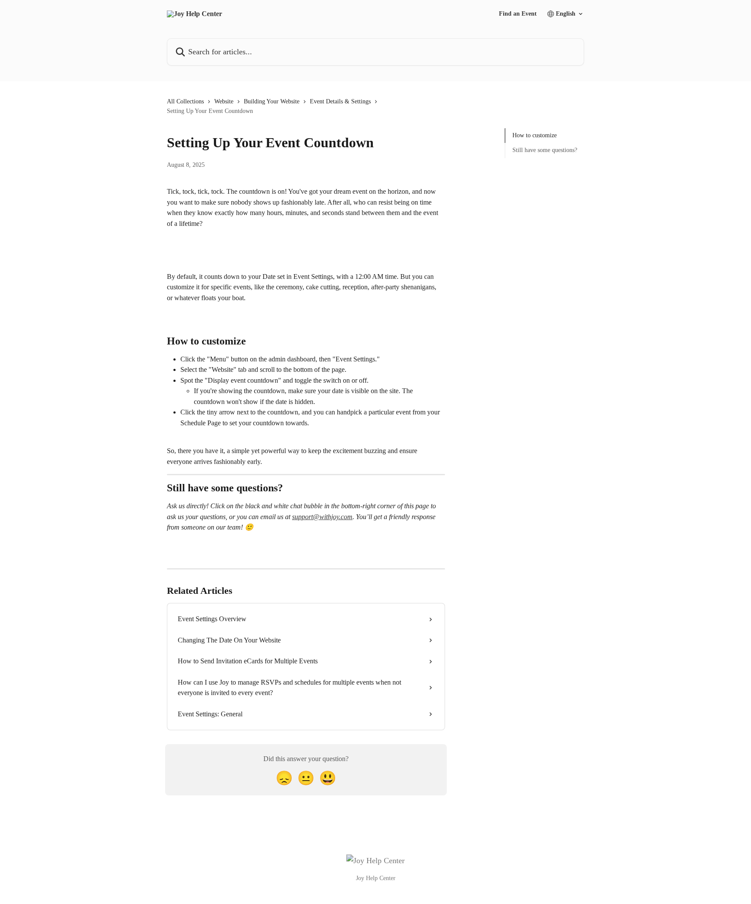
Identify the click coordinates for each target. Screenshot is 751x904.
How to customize (534, 135)
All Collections (185, 101)
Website (223, 101)
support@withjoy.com (322, 516)
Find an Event (518, 14)
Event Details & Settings (340, 101)
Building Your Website (271, 101)
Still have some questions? (544, 150)
